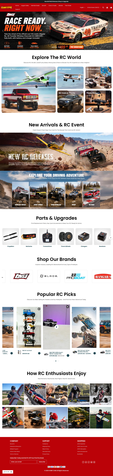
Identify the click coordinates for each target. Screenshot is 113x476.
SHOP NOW (6, 71)
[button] (103, 7)
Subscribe (42, 462)
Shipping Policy (46, 446)
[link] (17, 9)
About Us (12, 444)
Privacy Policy (46, 454)
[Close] (11, 471)
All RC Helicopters (81, 449)
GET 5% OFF (6, 471)
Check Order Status (15, 451)
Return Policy (46, 449)
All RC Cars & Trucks (82, 446)
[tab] (52, 47)
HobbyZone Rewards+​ (15, 446)
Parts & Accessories (82, 451)
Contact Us (45, 444)
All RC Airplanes (81, 444)
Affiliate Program (14, 449)
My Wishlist (80, 454)
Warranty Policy (46, 451)
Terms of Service (14, 454)
